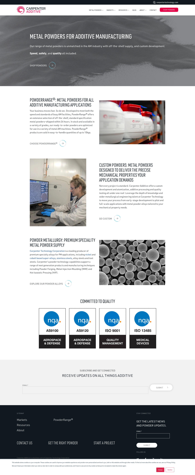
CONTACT (153, 10)
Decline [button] (170, 470)
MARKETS (110, 10)
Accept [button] (160, 470)
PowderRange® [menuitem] (63, 420)
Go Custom (105, 218)
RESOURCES (123, 10)
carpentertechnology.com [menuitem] (167, 2)
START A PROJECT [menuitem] (104, 442)
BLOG (134, 10)
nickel (88, 254)
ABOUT (142, 10)
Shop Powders (38, 65)
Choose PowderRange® (43, 143)
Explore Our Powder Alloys (46, 283)
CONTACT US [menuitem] (24, 442)
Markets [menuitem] (22, 420)
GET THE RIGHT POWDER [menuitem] (63, 442)
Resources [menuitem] (23, 425)
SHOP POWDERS (169, 10)
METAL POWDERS (95, 10)
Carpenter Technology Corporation (47, 251)
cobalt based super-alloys (43, 258)
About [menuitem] (20, 430)
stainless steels (64, 258)
